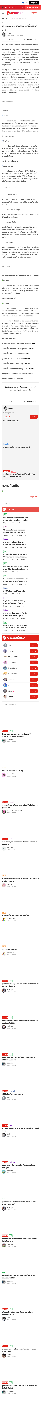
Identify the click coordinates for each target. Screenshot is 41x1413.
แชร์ (12, 40)
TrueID (6, 2)
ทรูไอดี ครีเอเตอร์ (33, 7)
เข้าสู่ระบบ (34, 2)
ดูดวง (21, 7)
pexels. (31, 368)
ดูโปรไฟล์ (6, 417)
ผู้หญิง (13, 7)
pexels (32, 343)
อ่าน (6, 7)
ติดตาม (34, 417)
